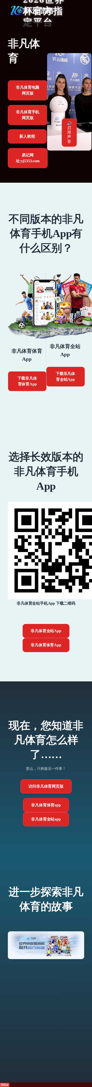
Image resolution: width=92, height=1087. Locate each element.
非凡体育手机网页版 (27, 115)
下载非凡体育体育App (27, 381)
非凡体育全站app (46, 819)
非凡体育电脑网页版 (27, 90)
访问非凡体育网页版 (45, 786)
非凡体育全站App (46, 631)
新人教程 (27, 136)
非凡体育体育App (46, 645)
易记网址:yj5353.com (27, 158)
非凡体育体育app (46, 805)
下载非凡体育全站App (65, 376)
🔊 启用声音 (69, 132)
